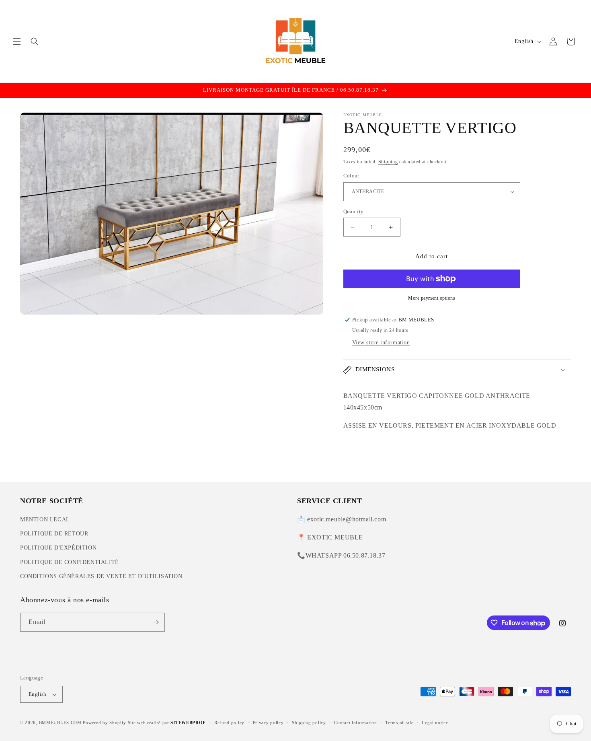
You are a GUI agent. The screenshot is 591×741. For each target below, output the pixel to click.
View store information (381, 343)
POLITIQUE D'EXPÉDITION (58, 548)
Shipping (388, 162)
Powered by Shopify (104, 722)
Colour (351, 176)
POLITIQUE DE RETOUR (54, 534)
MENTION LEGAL (45, 520)
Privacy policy (268, 722)
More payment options (431, 298)
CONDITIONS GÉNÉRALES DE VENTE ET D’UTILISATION (101, 576)
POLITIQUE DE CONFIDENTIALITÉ (69, 562)
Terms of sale (399, 722)
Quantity (353, 211)
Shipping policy (309, 722)
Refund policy (229, 722)
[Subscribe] (155, 622)
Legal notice (435, 722)
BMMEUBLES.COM (60, 722)
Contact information (355, 722)
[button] (17, 41)
